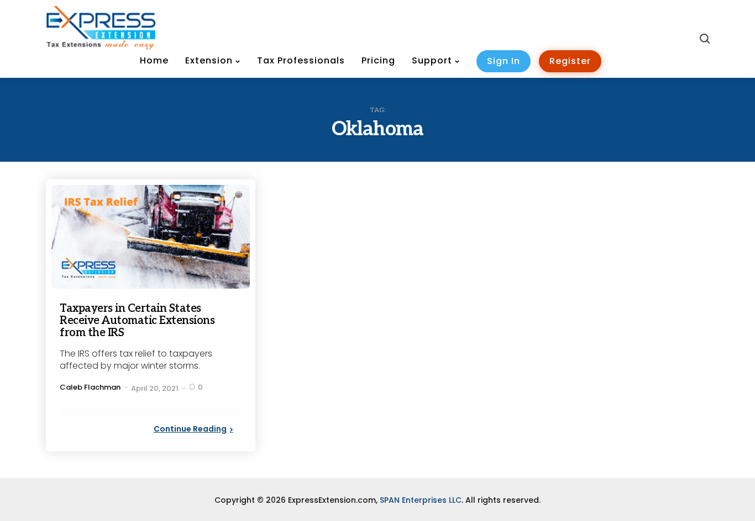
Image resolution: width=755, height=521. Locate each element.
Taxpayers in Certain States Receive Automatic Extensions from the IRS (137, 320)
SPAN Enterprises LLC (421, 500)
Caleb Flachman (90, 387)
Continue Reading (190, 428)
